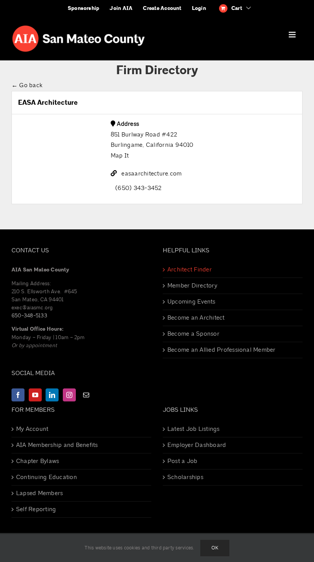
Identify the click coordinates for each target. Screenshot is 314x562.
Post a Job (182, 461)
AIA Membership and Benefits (57, 445)
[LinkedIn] (52, 394)
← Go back (27, 85)
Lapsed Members (39, 493)
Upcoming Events (191, 301)
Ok (214, 548)
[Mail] (86, 394)
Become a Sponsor (193, 334)
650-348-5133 (29, 315)
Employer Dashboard (196, 445)
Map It (120, 155)
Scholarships (185, 477)
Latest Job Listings (193, 429)
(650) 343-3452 (138, 188)
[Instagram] (69, 394)
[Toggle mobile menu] (293, 35)
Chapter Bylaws (37, 461)
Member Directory (192, 285)
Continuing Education (46, 477)
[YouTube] (35, 394)
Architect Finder (189, 269)
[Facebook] (18, 394)
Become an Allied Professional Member (221, 350)
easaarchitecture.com (151, 173)
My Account (32, 429)
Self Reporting (36, 509)
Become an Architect (196, 318)
